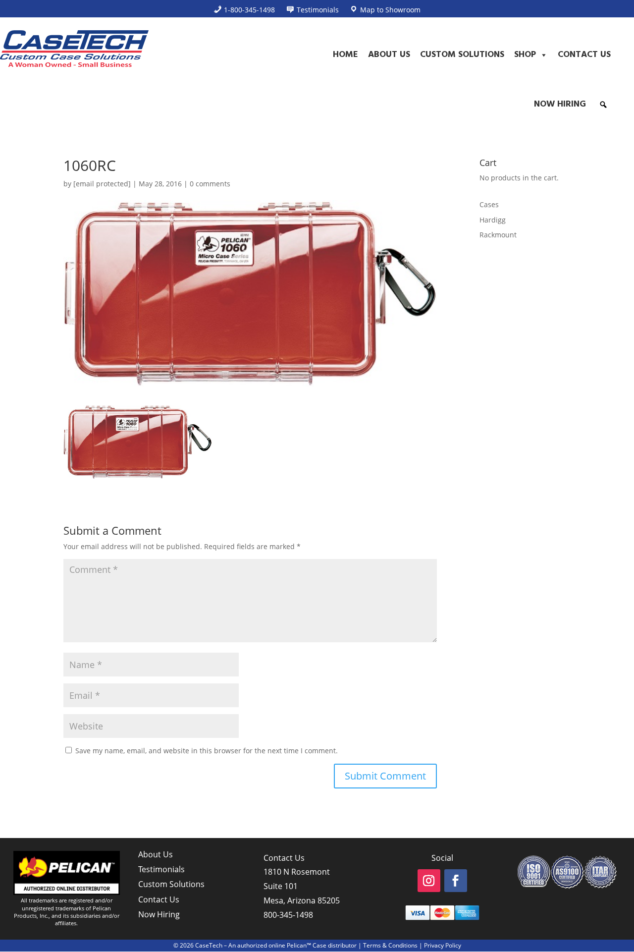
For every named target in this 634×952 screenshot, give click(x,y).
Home (345, 55)
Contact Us (584, 55)
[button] (603, 104)
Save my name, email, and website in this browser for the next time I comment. (206, 750)
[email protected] (102, 183)
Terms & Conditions (390, 945)
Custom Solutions (462, 55)
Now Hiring (560, 104)
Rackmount (498, 234)
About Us (389, 55)
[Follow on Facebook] (455, 880)
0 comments (210, 183)
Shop (525, 55)
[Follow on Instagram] (429, 880)
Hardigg (492, 219)
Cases (489, 204)
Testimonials (161, 869)
